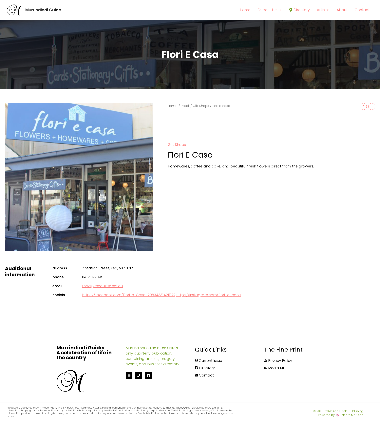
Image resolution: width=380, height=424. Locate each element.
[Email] (129, 375)
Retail (185, 106)
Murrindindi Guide (43, 10)
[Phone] (138, 375)
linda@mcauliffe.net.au (102, 285)
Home (173, 106)
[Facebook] (148, 375)
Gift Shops (201, 106)
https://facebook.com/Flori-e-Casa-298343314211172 (128, 294)
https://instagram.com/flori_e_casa (208, 294)
